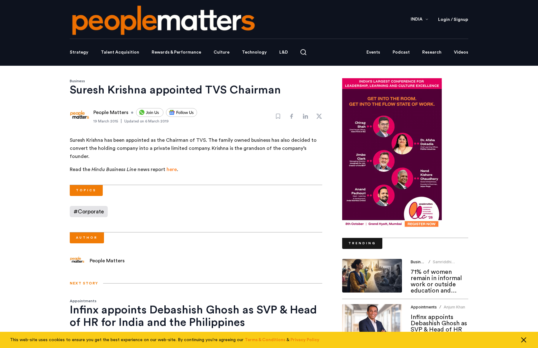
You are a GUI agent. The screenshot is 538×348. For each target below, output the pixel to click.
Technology (254, 52)
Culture (221, 52)
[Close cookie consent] (523, 340)
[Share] (292, 116)
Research (431, 52)
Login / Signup (453, 19)
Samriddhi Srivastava (442, 264)
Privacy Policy (304, 340)
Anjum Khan (454, 307)
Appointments (83, 301)
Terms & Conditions (265, 340)
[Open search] (303, 52)
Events (373, 52)
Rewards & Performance (176, 52)
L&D (283, 52)
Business (77, 81)
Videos (461, 52)
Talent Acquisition (120, 52)
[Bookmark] (278, 116)
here (172, 169)
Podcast (401, 52)
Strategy (79, 52)
